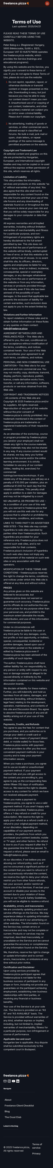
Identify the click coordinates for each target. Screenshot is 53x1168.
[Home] (16, 3)
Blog (7, 1111)
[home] (16, 1075)
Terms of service (37, 1146)
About (8, 1099)
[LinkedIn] (5, 1081)
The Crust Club (13, 1117)
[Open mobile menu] (47, 3)
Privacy (36, 1153)
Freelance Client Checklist (19, 1105)
